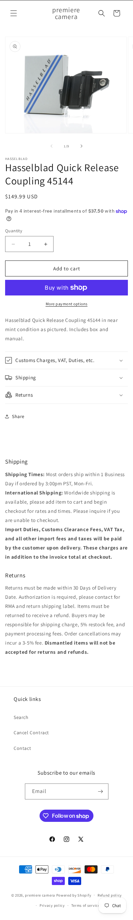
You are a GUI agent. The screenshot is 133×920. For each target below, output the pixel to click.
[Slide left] (51, 146)
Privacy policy (52, 905)
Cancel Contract (31, 732)
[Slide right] (81, 146)
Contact (22, 748)
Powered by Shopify (73, 894)
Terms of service (85, 905)
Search (21, 717)
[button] (13, 13)
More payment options (67, 303)
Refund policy (110, 895)
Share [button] (18, 416)
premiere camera (40, 894)
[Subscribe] (100, 791)
